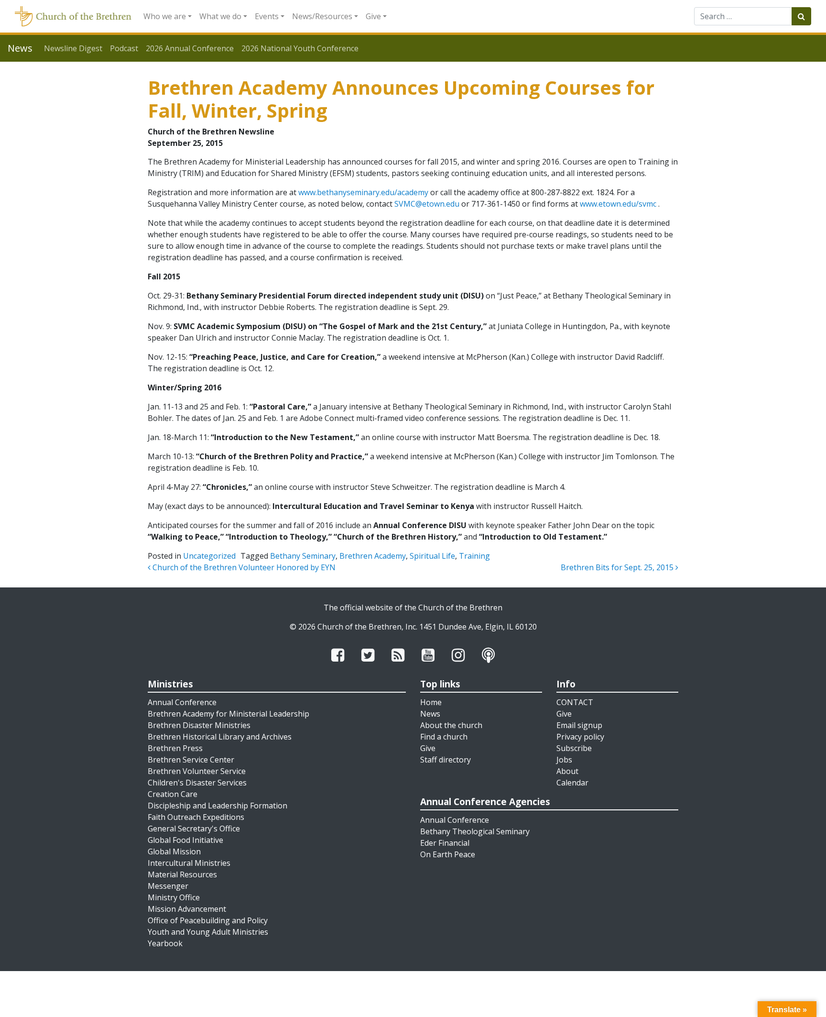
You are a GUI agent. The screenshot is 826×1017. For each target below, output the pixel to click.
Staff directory (445, 759)
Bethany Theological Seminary (475, 831)
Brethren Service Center (191, 759)
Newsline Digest (73, 48)
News (430, 713)
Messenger (168, 886)
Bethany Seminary (303, 556)
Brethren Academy (372, 556)
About (567, 771)
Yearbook (165, 943)
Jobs (564, 759)
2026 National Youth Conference (300, 48)
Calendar (572, 782)
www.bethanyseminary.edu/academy (363, 192)
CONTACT (574, 702)
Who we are (164, 16)
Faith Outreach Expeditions (196, 817)
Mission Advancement (187, 909)
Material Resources (182, 874)
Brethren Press (175, 748)
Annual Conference (182, 702)
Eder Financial (444, 843)
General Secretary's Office (194, 828)
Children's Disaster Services (197, 782)
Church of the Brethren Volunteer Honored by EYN (243, 567)
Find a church (443, 736)
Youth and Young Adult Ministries (208, 932)
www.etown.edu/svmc (618, 204)
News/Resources (322, 16)
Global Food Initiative (185, 840)
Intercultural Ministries (189, 863)
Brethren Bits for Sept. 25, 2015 (618, 567)
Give (373, 16)
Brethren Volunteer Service (197, 771)
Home (431, 702)
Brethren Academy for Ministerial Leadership (228, 713)
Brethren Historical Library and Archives (220, 736)
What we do (220, 16)
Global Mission (174, 851)
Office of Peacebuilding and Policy (208, 920)
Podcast (124, 48)
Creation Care (172, 794)
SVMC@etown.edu (426, 204)
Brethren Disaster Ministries (199, 725)
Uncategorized (209, 556)
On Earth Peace (447, 854)
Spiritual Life (432, 556)
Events (267, 16)
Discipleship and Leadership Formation (217, 805)
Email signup (579, 725)
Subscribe (574, 748)
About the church (451, 725)
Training (474, 556)
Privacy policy (580, 736)
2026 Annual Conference (190, 48)
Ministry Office (174, 897)
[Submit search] (801, 16)
